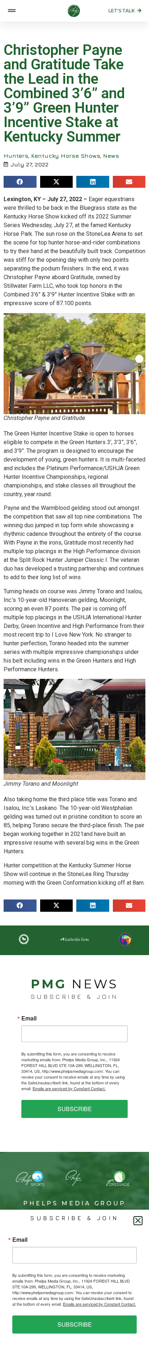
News (111, 155)
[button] (20, 182)
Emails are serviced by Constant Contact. (69, 1088)
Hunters (16, 155)
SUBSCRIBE (75, 1109)
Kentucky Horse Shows (65, 155)
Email (29, 1018)
